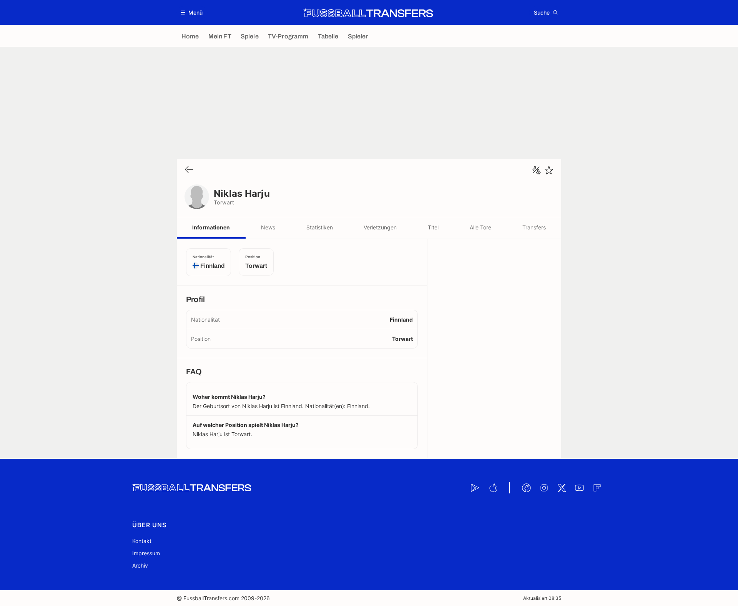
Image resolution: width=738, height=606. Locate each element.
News (268, 227)
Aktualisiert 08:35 (542, 598)
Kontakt (141, 541)
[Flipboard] (597, 487)
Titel (433, 227)
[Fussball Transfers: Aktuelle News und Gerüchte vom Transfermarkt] (368, 12)
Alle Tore (480, 227)
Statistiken (319, 227)
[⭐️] (549, 170)
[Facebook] (526, 487)
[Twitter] (561, 487)
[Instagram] (544, 487)
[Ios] (493, 487)
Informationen (211, 227)
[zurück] (189, 170)
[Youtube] (579, 487)
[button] (192, 12)
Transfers (534, 227)
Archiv (140, 565)
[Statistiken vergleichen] (536, 170)
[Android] (475, 487)
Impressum (146, 553)
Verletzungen (380, 227)
